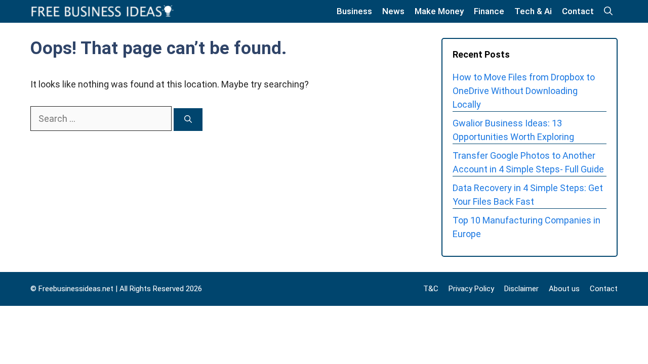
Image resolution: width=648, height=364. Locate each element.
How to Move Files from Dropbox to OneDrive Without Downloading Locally (524, 91)
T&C (430, 288)
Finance (489, 11)
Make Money (439, 11)
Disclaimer (521, 288)
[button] (608, 11)
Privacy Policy (471, 288)
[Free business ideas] (103, 11)
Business (354, 11)
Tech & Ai (533, 11)
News (393, 11)
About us (564, 288)
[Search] (188, 119)
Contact (578, 11)
